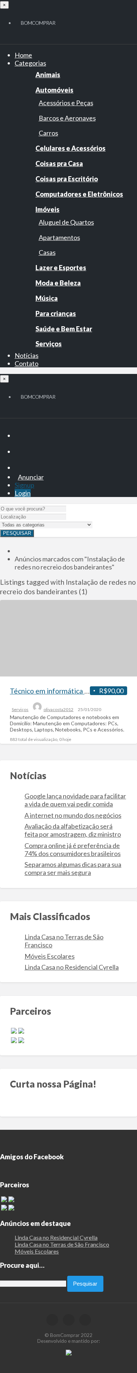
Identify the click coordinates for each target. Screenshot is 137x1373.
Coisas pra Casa (59, 163)
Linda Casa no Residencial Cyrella (71, 967)
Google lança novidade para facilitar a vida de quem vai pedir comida (75, 800)
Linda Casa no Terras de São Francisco (62, 1244)
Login (23, 493)
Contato (26, 363)
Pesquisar (17, 533)
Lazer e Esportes (60, 268)
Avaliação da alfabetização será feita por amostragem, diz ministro (72, 830)
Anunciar (31, 477)
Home (23, 55)
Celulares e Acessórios (70, 148)
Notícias (26, 355)
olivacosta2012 (58, 709)
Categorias (30, 63)
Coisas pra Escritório (66, 179)
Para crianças (55, 313)
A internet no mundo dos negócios (72, 815)
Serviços (48, 344)
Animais (47, 75)
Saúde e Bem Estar (63, 329)
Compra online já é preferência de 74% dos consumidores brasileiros (72, 849)
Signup (24, 485)
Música (46, 298)
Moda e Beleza (58, 283)
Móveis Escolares (49, 956)
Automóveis (54, 90)
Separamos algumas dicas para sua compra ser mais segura (72, 868)
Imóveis (47, 209)
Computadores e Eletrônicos (79, 194)
